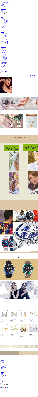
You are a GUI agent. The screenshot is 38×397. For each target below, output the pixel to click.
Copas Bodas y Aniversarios (4, 365)
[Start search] (6, 72)
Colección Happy (2, 364)
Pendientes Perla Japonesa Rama (13, 319)
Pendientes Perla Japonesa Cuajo (3, 319)
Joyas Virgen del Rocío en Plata (4, 370)
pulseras (2, 374)
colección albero (2, 363)
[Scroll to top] (0, 396)
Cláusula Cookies (2, 360)
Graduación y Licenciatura (3, 367)
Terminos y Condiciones (3, 358)
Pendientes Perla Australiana (22, 319)
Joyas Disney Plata (3, 369)
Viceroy (2, 376)
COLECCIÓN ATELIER (6, 75)
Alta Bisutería (2, 362)
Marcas (2, 373)
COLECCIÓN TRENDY (19, 75)
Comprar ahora (21, 336)
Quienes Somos (2, 357)
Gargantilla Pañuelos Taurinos (32, 333)
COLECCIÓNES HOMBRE (32, 75)
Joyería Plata (2, 372)
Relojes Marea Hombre (3, 375)
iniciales (2, 368)
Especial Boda (2, 366)
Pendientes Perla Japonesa (32, 319)
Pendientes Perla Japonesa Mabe (3, 333)
